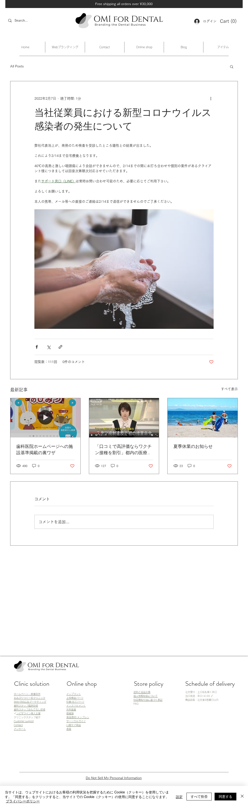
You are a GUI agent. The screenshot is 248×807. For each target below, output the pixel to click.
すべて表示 (229, 389)
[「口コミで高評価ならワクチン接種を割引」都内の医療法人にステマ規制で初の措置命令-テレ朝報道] (124, 417)
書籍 (68, 729)
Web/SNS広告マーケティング (30, 702)
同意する (225, 796)
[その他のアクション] (211, 99)
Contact (18, 725)
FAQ (136, 703)
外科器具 (71, 709)
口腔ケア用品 (73, 725)
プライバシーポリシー (23, 801)
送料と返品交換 (141, 692)
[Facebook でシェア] (36, 347)
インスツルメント (76, 705)
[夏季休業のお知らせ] (203, 417)
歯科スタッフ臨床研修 (26, 705)
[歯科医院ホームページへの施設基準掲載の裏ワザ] (45, 417)
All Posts (17, 66)
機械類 (70, 713)
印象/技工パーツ (75, 702)
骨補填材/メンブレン (77, 717)
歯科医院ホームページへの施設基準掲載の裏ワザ (44, 449)
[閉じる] (242, 796)
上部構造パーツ (74, 698)
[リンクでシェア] (60, 347)
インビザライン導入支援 (28, 713)
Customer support (24, 721)
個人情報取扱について (145, 696)
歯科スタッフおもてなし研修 (29, 709)
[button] (229, 21)
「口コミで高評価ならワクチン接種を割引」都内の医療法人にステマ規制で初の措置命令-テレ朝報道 (123, 449)
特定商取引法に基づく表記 (148, 700)
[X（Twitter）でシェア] (48, 347)
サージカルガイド (76, 721)
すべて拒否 (199, 796)
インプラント (73, 694)
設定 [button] (179, 796)
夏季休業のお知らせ (193, 446)
